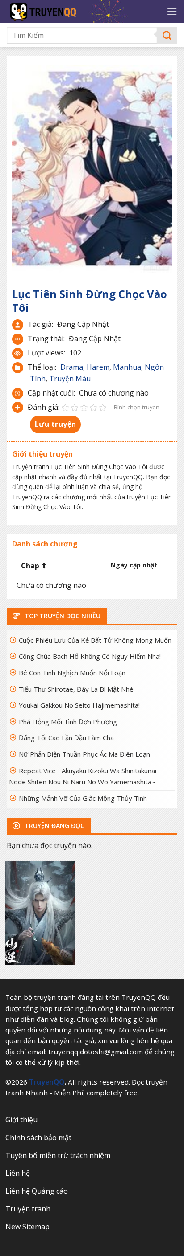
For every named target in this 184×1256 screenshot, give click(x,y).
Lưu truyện (55, 424)
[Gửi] (167, 35)
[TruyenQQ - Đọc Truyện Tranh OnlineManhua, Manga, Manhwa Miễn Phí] (81, 11)
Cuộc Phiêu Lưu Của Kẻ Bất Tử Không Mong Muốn (95, 640)
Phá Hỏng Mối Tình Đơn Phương (68, 721)
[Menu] (172, 11)
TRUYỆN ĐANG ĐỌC (53, 825)
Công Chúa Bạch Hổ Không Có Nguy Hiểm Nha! (90, 656)
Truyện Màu (70, 378)
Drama (71, 367)
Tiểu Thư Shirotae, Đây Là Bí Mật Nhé (76, 689)
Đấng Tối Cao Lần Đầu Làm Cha (66, 737)
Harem (98, 367)
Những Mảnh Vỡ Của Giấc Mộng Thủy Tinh (83, 798)
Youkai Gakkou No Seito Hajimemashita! (79, 705)
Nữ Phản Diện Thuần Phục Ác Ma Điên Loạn (84, 754)
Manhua (127, 367)
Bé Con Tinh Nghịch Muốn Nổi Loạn (72, 672)
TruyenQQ (46, 1081)
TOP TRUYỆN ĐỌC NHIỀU (61, 616)
